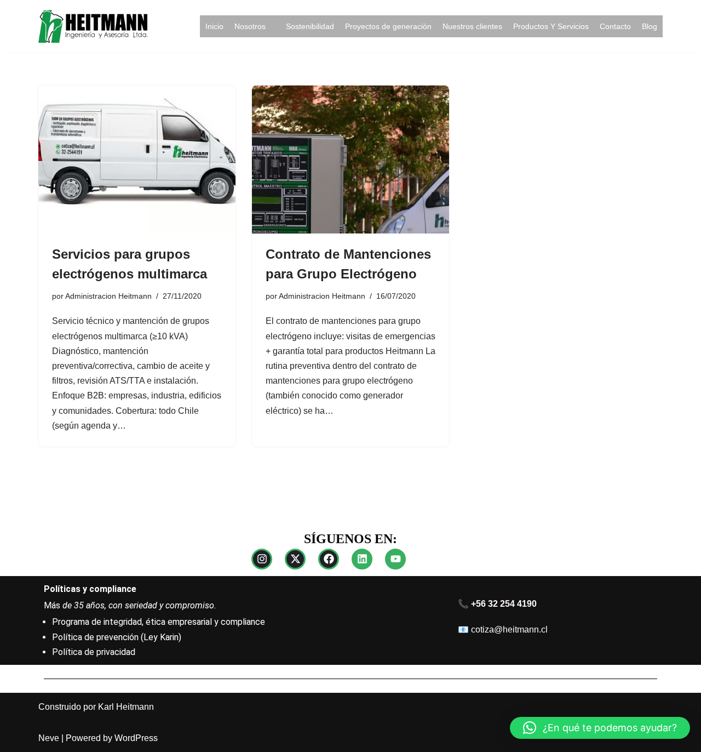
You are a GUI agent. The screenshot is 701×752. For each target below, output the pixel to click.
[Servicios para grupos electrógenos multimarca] (136, 159)
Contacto (615, 26)
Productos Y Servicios (551, 26)
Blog (649, 26)
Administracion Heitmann (108, 296)
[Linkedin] (362, 559)
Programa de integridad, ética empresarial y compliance (158, 622)
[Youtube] (395, 559)
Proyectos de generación (388, 26)
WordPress (136, 738)
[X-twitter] (295, 559)
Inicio (214, 26)
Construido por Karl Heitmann (96, 706)
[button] (600, 728)
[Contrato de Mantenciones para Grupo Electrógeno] (350, 159)
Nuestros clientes (472, 26)
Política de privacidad (93, 652)
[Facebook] (328, 559)
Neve (48, 738)
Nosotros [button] (250, 26)
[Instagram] (261, 559)
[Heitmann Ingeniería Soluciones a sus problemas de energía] (93, 26)
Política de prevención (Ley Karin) (116, 637)
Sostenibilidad (310, 26)
